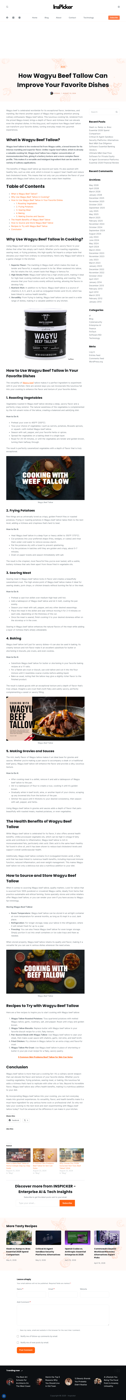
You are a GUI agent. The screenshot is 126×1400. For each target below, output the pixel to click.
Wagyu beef (28, 382)
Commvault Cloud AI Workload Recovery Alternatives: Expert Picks (105, 1253)
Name (20, 1289)
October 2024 (95, 227)
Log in (92, 352)
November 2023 (96, 256)
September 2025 (97, 208)
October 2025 (95, 204)
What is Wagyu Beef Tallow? (24, 194)
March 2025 (94, 217)
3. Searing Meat (23, 210)
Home (34, 17)
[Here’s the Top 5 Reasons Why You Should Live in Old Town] (39, 1381)
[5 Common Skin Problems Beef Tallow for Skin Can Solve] (45, 1155)
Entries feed (94, 355)
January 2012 (95, 301)
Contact (72, 17)
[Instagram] (19, 18)
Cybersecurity (95, 322)
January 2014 (95, 282)
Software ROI (95, 335)
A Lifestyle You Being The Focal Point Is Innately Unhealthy (111, 1381)
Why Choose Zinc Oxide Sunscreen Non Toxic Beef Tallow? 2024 (70, 1165)
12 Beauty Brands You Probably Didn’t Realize (82, 1381)
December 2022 (96, 269)
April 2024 (94, 246)
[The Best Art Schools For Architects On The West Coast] (10, 1381)
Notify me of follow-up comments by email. (39, 1336)
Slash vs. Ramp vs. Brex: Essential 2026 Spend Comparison (100, 130)
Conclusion (16, 229)
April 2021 (94, 279)
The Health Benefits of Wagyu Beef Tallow (30, 219)
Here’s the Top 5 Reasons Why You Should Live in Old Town (52, 1381)
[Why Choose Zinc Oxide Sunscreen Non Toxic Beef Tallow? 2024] (72, 1155)
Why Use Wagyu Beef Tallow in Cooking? (30, 197)
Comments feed (96, 358)
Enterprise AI (95, 325)
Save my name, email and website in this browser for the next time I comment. (50, 1330)
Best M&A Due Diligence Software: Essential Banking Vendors (102, 146)
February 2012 (95, 298)
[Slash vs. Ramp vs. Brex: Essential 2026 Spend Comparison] (19, 1238)
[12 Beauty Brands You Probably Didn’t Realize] (68, 1381)
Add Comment (24, 1302)
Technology (88, 17)
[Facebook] (7, 18)
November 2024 (96, 224)
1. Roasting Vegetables (26, 203)
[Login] (119, 7)
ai (90, 315)
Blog (47, 17)
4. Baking (20, 213)
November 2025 (96, 201)
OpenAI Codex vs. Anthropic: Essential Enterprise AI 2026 (75, 1251)
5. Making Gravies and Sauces (30, 216)
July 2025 (93, 211)
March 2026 (94, 191)
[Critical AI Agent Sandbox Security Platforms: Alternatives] (48, 1238)
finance (92, 328)
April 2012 (94, 292)
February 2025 (96, 221)
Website (83, 1289)
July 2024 (93, 237)
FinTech (92, 331)
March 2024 (94, 250)
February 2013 (95, 288)
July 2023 (93, 259)
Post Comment (25, 1350)
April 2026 (94, 188)
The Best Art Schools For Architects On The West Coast (23, 1381)
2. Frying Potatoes (24, 206)
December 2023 (96, 253)
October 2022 (95, 276)
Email (51, 1289)
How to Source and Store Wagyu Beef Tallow (32, 223)
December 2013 (96, 285)
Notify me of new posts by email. (35, 1342)
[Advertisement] (63, 40)
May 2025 (94, 214)
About (58, 17)
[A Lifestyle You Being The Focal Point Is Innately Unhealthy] (98, 1381)
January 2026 (95, 195)
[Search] (7, 7)
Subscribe (114, 18)
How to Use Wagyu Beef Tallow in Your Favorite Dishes (37, 200)
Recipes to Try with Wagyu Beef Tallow (29, 226)
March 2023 (94, 263)
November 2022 (96, 272)
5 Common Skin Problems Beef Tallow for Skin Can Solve (43, 1165)
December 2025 (96, 198)
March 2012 (94, 295)
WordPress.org (96, 361)
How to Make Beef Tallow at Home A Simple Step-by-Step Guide (18, 1165)
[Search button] (117, 112)
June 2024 (94, 240)
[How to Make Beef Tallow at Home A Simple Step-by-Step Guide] (18, 1155)
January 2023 (95, 266)
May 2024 (94, 243)
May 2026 (94, 185)
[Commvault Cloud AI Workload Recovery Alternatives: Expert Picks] (107, 1238)
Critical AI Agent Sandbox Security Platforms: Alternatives (48, 1251)
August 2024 (95, 234)
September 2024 (97, 230)
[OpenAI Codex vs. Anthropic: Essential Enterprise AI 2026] (77, 1238)
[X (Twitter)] (13, 18)
